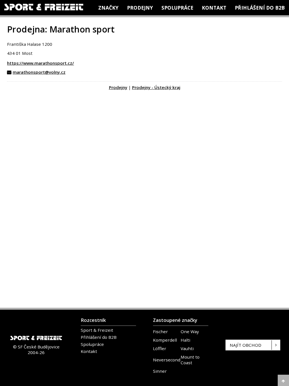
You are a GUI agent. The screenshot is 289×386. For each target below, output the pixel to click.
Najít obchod (245, 345)
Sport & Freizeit (97, 330)
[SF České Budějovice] (36, 341)
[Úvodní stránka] (43, 7)
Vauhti (187, 348)
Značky (108, 7)
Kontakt (214, 7)
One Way (190, 331)
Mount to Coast (190, 359)
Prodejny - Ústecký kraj (156, 87)
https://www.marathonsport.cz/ (40, 63)
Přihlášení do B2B (260, 7)
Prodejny (140, 7)
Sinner (160, 371)
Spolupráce (177, 7)
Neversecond (166, 360)
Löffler (159, 348)
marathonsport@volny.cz (39, 72)
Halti (185, 340)
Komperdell (165, 340)
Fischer (160, 331)
